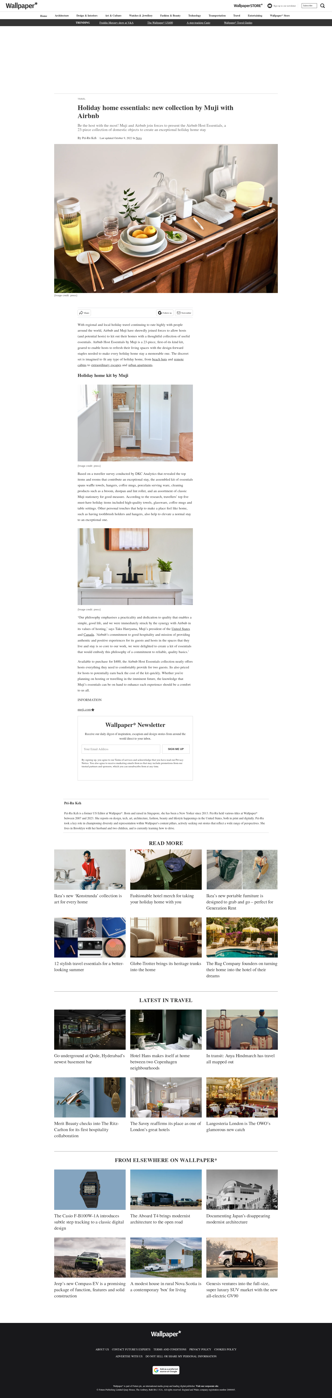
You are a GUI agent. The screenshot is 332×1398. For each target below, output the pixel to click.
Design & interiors (86, 15)
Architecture (62, 15)
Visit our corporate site (207, 1386)
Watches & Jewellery (141, 15)
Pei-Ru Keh (89, 138)
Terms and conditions (170, 1349)
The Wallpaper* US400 (160, 22)
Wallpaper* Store (280, 15)
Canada (89, 634)
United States (181, 628)
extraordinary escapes (106, 365)
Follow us (167, 312)
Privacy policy (200, 1349)
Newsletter (186, 312)
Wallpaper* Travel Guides (238, 22)
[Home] (43, 16)
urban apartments (140, 365)
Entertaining (255, 15)
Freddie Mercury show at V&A (117, 22)
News (139, 138)
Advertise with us (129, 1356)
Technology (194, 15)
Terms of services (124, 759)
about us (102, 1349)
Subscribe (307, 5)
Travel (236, 15)
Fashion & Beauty (170, 15)
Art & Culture (113, 15)
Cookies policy (225, 1349)
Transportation (217, 15)
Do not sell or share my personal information (181, 1356)
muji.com (84, 709)
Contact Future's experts (131, 1349)
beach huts (159, 359)
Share (86, 312)
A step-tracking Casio (198, 22)
